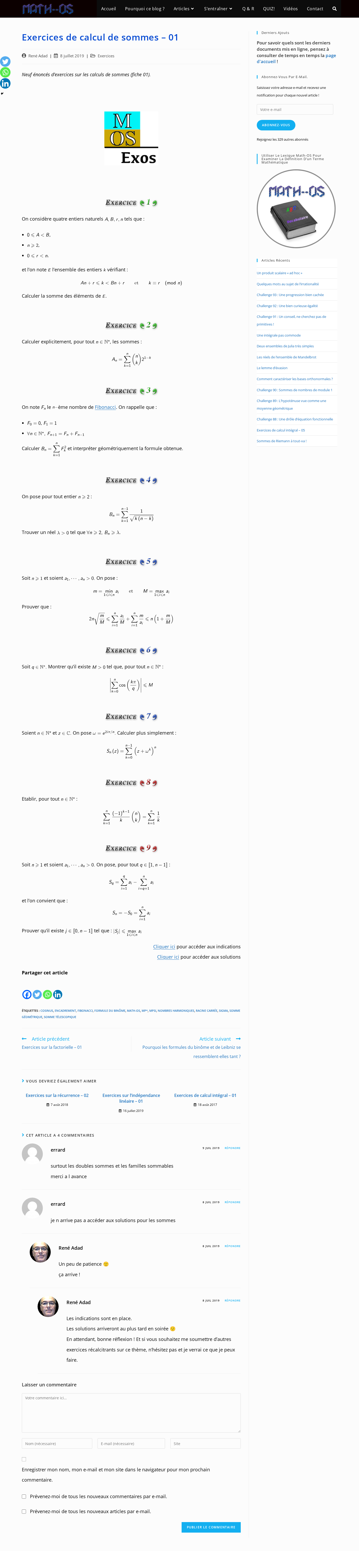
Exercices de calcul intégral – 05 (281, 430)
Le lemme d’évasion (272, 367)
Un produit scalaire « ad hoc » (279, 273)
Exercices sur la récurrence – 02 (57, 1095)
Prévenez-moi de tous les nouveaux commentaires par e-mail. (98, 1496)
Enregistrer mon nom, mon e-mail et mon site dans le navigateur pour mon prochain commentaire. (116, 1474)
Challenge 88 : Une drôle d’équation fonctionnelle (295, 419)
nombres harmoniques (176, 1011)
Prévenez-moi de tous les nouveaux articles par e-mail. (90, 1511)
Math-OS (133, 1011)
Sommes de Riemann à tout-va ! (281, 441)
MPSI (152, 1011)
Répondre (233, 1148)
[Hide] (2, 93)
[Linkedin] (57, 989)
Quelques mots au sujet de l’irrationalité (288, 284)
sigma (223, 1011)
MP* (145, 1011)
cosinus (46, 1011)
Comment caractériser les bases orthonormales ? (295, 379)
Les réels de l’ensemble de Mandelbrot (286, 357)
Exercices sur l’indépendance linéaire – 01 (131, 1098)
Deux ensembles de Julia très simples (285, 346)
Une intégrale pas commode (279, 335)
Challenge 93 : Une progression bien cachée (290, 294)
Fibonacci (105, 407)
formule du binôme (109, 1011)
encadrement (65, 1011)
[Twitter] (37, 989)
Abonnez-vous (276, 125)
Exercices (106, 55)
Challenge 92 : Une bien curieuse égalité (287, 305)
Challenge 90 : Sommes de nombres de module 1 (294, 390)
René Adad (38, 55)
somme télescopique (60, 1017)
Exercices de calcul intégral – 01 (205, 1095)
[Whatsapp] (47, 989)
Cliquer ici (164, 946)
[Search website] (334, 9)
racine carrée (206, 1011)
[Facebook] (27, 989)
